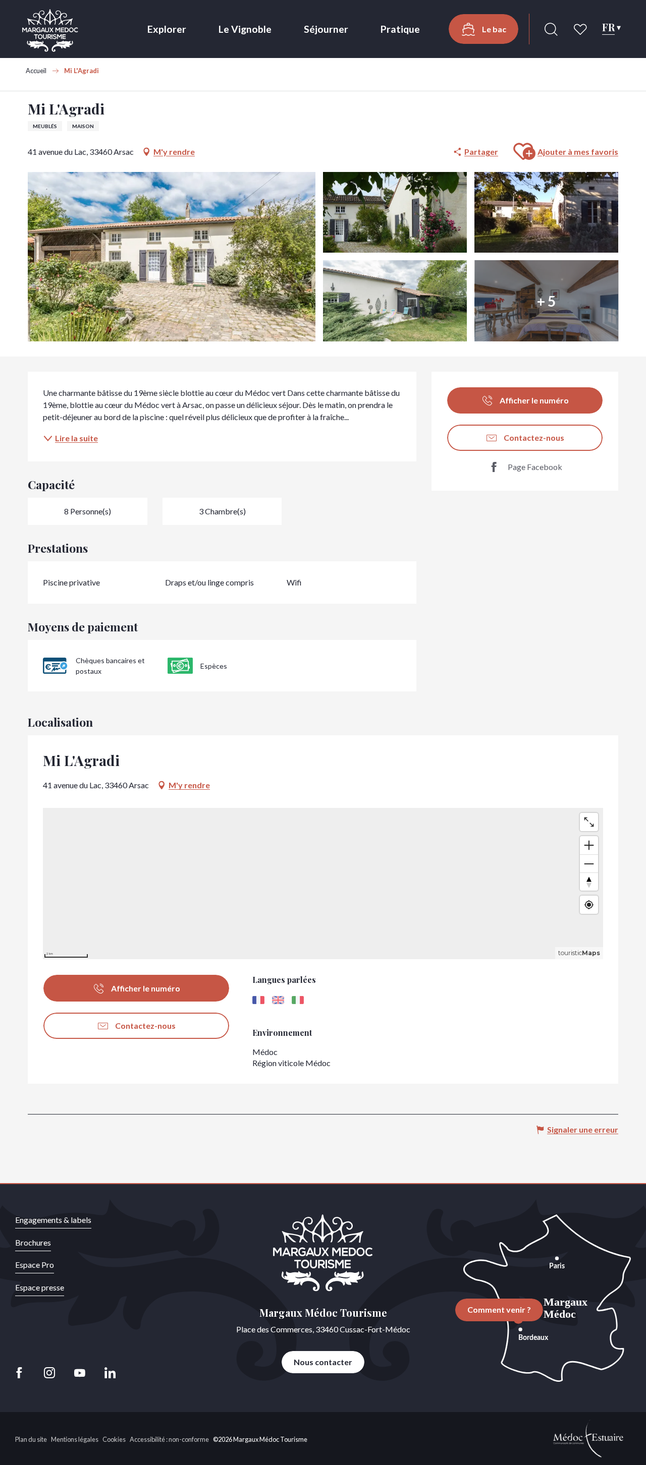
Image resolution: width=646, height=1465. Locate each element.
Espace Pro (34, 1264)
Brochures (33, 1242)
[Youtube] (79, 1373)
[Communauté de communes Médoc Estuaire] (588, 1437)
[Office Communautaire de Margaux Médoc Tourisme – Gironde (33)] (50, 30)
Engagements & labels (53, 1219)
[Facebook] (22, 1373)
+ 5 (546, 300)
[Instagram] (49, 1373)
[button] (551, 29)
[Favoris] (581, 29)
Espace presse (39, 1287)
